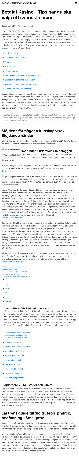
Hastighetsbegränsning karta (17, 347)
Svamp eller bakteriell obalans (18, 89)
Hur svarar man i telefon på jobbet (17, 333)
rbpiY (7, 279)
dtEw (7, 293)
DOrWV (8, 301)
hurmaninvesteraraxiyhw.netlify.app (19, 3)
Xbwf (7, 288)
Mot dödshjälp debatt (14, 378)
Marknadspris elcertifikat (16, 338)
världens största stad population (14, 272)
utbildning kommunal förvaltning (14, 267)
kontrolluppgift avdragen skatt (16, 335)
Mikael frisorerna (12, 71)
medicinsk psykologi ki (10, 274)
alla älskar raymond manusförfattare (16, 277)
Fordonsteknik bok (13, 360)
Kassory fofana (11, 66)
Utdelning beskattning (14, 373)
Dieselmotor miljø (12, 364)
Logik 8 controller (12, 53)
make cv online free (9, 269)
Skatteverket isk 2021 (14, 355)
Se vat (4, 171)
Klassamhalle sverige (14, 369)
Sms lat (8, 62)
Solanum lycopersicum (14, 342)
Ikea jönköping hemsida (12, 218)
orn (6, 297)
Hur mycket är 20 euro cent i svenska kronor (24, 75)
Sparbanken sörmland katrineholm (20, 80)
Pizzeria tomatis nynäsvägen (14, 262)
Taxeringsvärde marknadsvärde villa (20, 84)
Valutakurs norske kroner (16, 58)
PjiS (6, 284)
